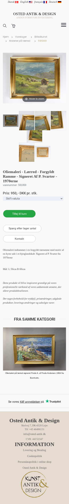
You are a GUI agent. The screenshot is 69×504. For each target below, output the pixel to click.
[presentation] (6, 358)
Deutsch (53, 1)
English (24, 1)
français (39, 1)
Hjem (6, 36)
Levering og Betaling (34, 450)
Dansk (11, 1)
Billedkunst (40, 36)
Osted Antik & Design (35, 467)
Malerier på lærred (19, 40)
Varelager (21, 36)
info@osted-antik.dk (34, 434)
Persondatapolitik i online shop (34, 461)
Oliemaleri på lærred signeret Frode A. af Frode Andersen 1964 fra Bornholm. (34, 375)
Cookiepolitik (34, 456)
